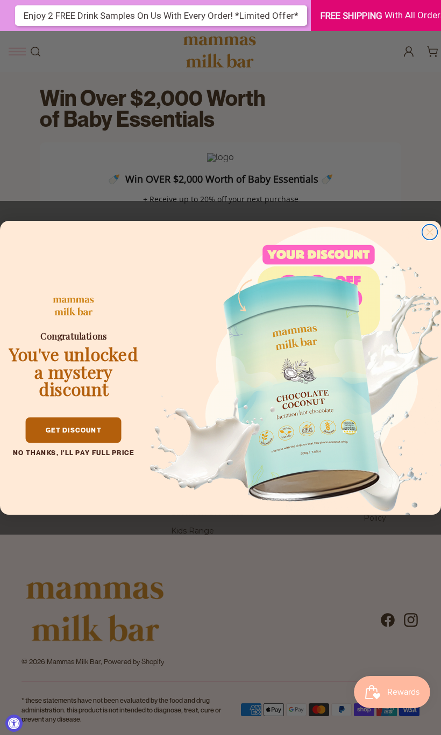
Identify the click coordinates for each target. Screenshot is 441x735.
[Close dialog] (430, 232)
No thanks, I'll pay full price (73, 453)
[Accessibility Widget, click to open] (14, 723)
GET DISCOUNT (73, 430)
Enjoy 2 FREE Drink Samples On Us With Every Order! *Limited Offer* (161, 15)
